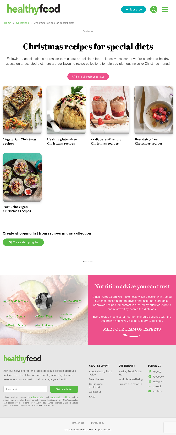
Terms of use (78, 423)
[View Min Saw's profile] (44, 301)
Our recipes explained (96, 386)
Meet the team (97, 379)
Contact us (95, 391)
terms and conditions (60, 397)
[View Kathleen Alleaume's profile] (72, 316)
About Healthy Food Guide (100, 373)
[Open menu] (165, 9)
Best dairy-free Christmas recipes (149, 141)
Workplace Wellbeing (131, 379)
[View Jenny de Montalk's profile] (15, 301)
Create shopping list (25, 242)
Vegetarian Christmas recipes (19, 141)
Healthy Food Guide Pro (130, 373)
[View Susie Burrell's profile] (15, 317)
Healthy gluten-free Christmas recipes (62, 141)
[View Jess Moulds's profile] (72, 301)
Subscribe (135, 9)
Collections (22, 23)
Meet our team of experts (132, 329)
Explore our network (130, 384)
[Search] (153, 9)
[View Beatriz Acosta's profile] (16, 325)
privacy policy (37, 397)
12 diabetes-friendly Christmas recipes (106, 141)
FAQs (92, 396)
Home (7, 23)
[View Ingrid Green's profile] (44, 325)
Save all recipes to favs (89, 76)
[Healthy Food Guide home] (22, 359)
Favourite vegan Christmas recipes (17, 208)
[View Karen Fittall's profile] (44, 317)
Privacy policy (97, 423)
